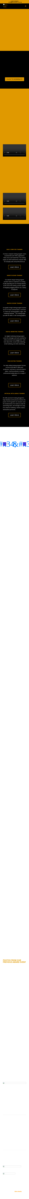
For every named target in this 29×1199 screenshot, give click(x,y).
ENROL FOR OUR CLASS (14, 42)
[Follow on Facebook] (4, 1106)
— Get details (14, 1027)
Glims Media (18, 1191)
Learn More (14, 267)
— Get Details (14, 1064)
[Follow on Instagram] (7, 1106)
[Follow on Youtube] (10, 1106)
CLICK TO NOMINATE (14, 79)
